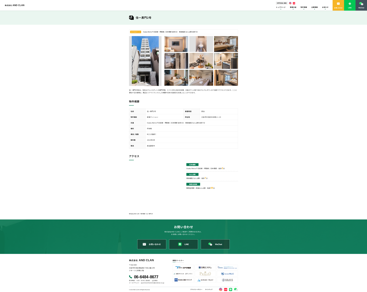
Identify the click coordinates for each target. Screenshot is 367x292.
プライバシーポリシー (196, 289)
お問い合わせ (155, 244)
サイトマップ (208, 289)
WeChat (218, 244)
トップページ (281, 7)
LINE (186, 244)
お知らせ (325, 7)
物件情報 (304, 7)
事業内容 (293, 7)
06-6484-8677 (146, 277)
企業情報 (314, 7)
